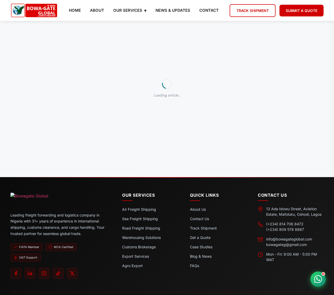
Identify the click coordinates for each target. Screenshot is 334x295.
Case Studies (201, 247)
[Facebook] (15, 273)
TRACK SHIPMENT (252, 10)
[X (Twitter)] (72, 273)
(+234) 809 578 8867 (285, 229)
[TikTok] (58, 273)
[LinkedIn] (30, 273)
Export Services (135, 256)
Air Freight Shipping (139, 209)
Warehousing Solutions (141, 237)
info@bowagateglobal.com (289, 239)
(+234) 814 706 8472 (284, 224)
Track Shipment (203, 228)
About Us (198, 209)
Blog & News (201, 256)
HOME (75, 10)
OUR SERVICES (127, 10)
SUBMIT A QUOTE (301, 10)
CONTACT (209, 10)
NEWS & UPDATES (173, 10)
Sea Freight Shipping (140, 218)
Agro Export (132, 265)
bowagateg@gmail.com (286, 244)
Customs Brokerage (139, 247)
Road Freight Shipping (141, 228)
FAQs (194, 265)
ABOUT (97, 10)
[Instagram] (44, 273)
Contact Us (199, 218)
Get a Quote (200, 237)
